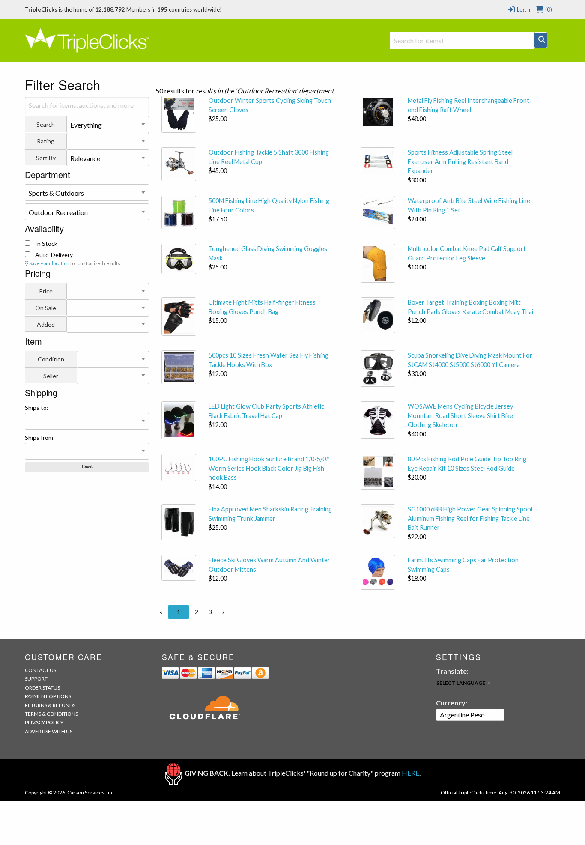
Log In (523, 9)
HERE (410, 773)
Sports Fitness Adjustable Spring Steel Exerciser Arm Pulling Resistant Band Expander (460, 161)
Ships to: (36, 407)
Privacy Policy (44, 722)
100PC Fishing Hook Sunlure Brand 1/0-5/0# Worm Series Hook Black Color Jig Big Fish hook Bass (269, 468)
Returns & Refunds (50, 705)
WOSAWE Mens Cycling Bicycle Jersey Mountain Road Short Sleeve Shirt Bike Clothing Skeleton (460, 415)
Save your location (49, 263)
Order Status (42, 687)
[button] (161, 612)
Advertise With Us (48, 731)
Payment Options (48, 696)
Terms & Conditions (51, 714)
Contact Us (40, 670)
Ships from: (40, 437)
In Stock (45, 243)
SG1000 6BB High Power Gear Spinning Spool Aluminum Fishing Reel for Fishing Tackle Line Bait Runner (470, 518)
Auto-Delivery (53, 254)
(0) (548, 9)
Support (36, 678)
